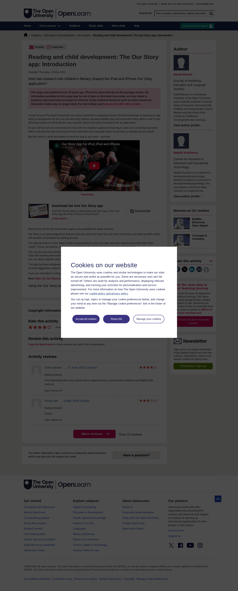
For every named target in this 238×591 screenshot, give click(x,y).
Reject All (116, 319)
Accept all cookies (86, 319)
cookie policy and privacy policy (108, 293)
